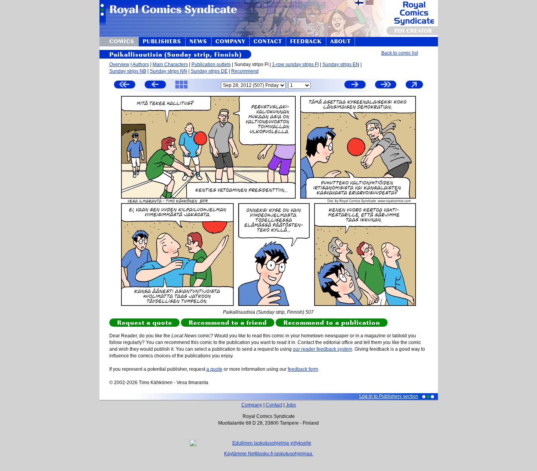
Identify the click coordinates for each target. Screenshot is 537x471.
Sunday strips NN (168, 71)
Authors (140, 64)
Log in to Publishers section (388, 396)
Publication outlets (211, 64)
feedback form (303, 369)
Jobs (291, 405)
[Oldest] (124, 85)
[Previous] (155, 85)
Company (251, 405)
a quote (214, 369)
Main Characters (170, 64)
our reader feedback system (322, 349)
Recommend (245, 71)
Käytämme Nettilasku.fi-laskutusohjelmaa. (268, 453)
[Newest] (385, 85)
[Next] (355, 85)
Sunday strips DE (209, 71)
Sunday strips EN (340, 64)
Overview (119, 64)
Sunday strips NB (127, 71)
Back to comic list (399, 53)
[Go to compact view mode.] (414, 88)
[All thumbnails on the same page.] (181, 88)
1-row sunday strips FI (295, 64)
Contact (274, 405)
